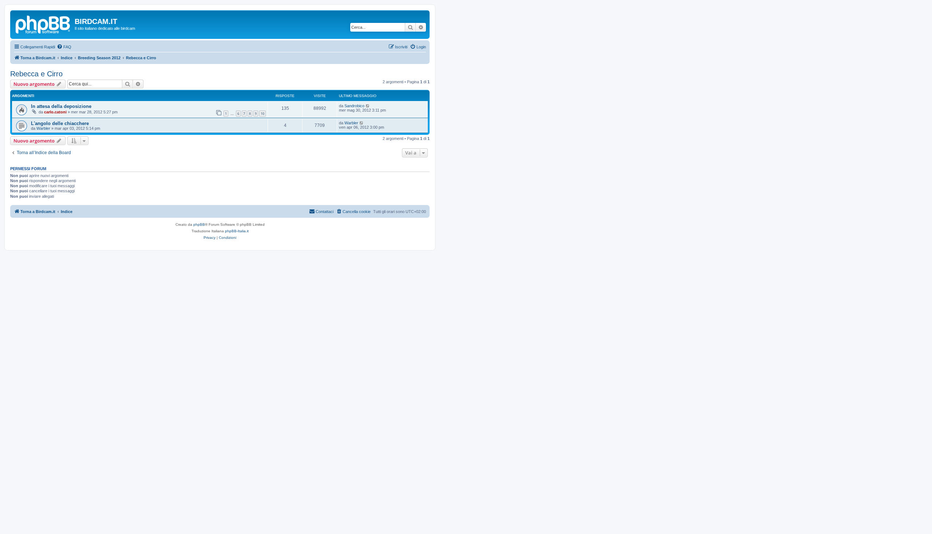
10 (262, 113)
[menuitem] (64, 47)
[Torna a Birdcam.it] (43, 23)
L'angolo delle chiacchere (60, 123)
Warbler (43, 128)
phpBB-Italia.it (237, 231)
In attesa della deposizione (61, 106)
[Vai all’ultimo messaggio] (368, 106)
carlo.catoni (55, 112)
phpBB (199, 224)
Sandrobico (354, 106)
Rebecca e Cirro (36, 74)
